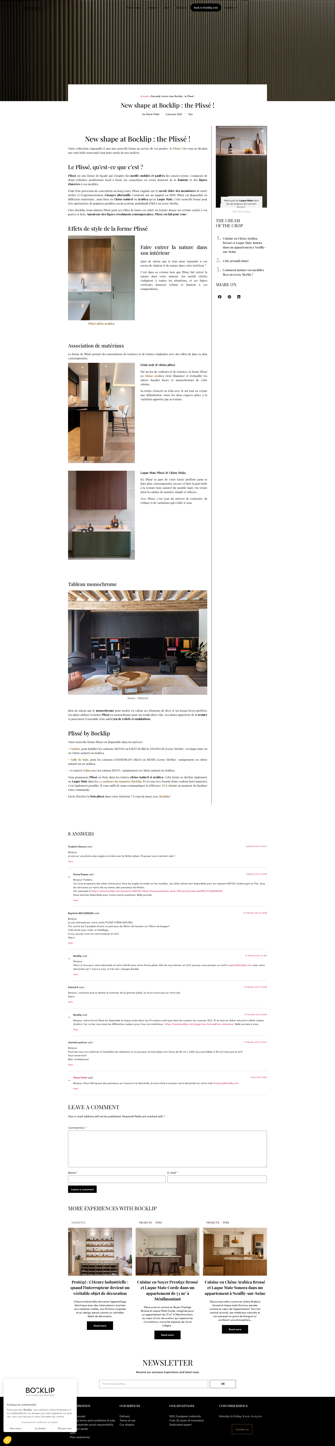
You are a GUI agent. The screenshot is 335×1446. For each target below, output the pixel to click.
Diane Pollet (80, 1077)
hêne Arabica (155, 376)
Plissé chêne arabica (101, 323)
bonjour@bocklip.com (226, 1083)
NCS (165, 785)
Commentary (77, 1127)
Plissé (176, 148)
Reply (70, 861)
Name (73, 1172)
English (229, 7)
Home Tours (133, 7)
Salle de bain (79, 759)
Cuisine (75, 749)
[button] (220, 297)
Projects (152, 7)
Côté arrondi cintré (236, 261)
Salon (87, 770)
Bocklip (164, 796)
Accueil (144, 96)
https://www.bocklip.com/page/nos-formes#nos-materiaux (199, 1024)
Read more (100, 1325)
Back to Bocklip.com (206, 7)
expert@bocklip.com (240, 965)
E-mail (172, 1172)
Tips (167, 7)
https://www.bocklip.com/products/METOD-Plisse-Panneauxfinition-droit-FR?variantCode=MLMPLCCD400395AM (157, 891)
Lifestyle (182, 7)
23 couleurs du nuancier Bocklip (120, 781)
